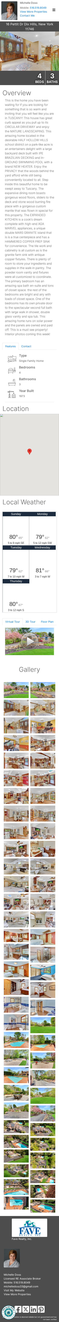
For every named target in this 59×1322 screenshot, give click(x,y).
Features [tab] (10, 346)
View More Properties (33, 11)
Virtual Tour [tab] (12, 621)
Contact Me (27, 15)
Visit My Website (14, 1290)
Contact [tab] (26, 346)
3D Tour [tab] (30, 621)
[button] (7, 46)
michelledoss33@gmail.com (21, 1286)
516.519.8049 (38, 7)
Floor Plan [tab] (47, 621)
